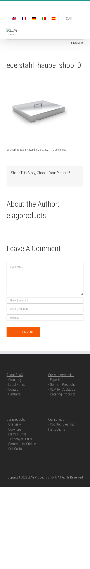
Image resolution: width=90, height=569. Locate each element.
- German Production (62, 384)
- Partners (14, 394)
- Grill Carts (14, 449)
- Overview (14, 424)
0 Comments (59, 149)
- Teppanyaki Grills (19, 439)
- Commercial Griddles (22, 444)
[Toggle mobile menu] (81, 30)
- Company (14, 380)
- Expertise (55, 380)
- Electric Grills (16, 434)
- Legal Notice (16, 384)
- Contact (13, 389)
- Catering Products (62, 394)
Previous (77, 43)
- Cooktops (14, 429)
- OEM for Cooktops (61, 389)
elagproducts (17, 149)
